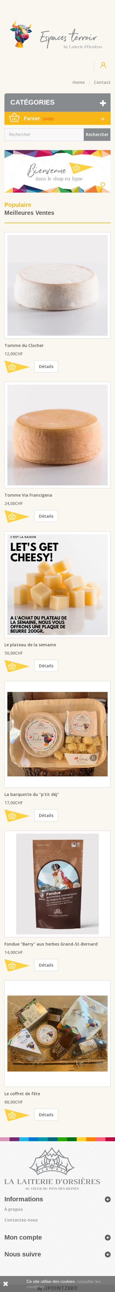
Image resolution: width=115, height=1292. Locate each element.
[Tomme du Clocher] (57, 285)
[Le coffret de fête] (57, 1033)
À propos (13, 1209)
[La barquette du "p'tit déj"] (57, 734)
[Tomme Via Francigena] (57, 435)
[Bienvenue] (57, 171)
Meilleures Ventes (29, 213)
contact (102, 82)
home (79, 82)
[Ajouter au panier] (17, 366)
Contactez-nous (21, 1220)
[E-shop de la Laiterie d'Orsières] (55, 34)
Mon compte (23, 1237)
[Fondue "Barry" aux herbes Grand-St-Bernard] (57, 884)
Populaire (17, 205)
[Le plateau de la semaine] (57, 584)
